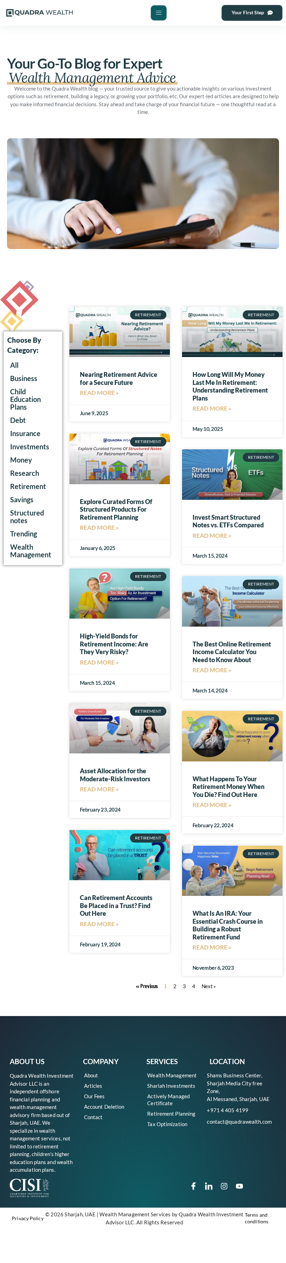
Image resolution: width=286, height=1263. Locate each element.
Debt (18, 420)
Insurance (25, 433)
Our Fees (94, 1096)
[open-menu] (159, 13)
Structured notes (27, 517)
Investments (29, 447)
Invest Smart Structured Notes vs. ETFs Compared (228, 521)
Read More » (99, 392)
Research (24, 473)
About (91, 1075)
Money (21, 460)
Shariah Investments (171, 1086)
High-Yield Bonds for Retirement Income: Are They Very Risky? (114, 644)
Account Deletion (104, 1106)
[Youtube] (239, 1186)
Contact (93, 1117)
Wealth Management (30, 551)
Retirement (28, 486)
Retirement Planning (171, 1113)
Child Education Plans (25, 399)
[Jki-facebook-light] (193, 1186)
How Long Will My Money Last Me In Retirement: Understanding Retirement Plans (230, 386)
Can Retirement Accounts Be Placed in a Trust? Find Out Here (116, 905)
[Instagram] (224, 1186)
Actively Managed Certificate (168, 1099)
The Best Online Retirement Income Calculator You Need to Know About (232, 652)
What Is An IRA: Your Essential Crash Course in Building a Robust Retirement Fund (228, 924)
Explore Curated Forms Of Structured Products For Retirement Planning (116, 509)
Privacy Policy (27, 1218)
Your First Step (248, 12)
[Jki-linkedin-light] (209, 1186)
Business (23, 378)
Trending (23, 534)
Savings (21, 500)
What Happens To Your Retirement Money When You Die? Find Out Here (228, 786)
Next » (209, 986)
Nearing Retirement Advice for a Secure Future (118, 378)
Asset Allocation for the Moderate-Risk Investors (115, 774)
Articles (93, 1086)
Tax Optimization (167, 1124)
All (14, 365)
